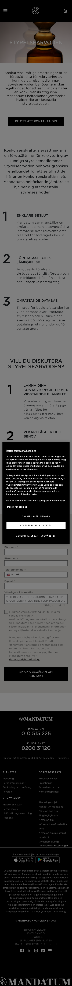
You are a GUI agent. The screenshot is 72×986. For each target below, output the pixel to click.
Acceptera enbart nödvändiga (36, 536)
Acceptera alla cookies (36, 525)
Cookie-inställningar (36, 516)
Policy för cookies (17, 507)
